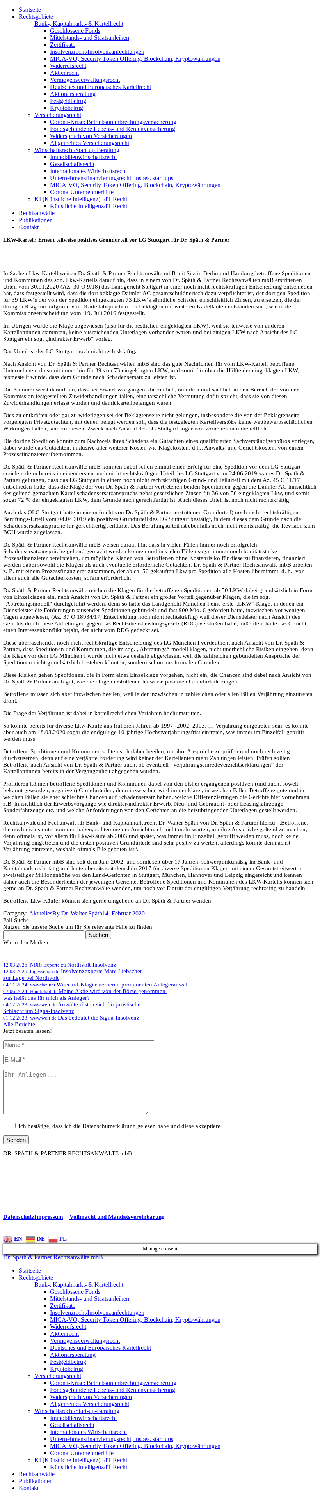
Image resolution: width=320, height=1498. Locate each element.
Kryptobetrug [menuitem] (66, 1368)
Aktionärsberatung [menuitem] (73, 1354)
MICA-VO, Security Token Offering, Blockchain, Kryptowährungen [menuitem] (135, 1319)
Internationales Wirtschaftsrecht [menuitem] (88, 1432)
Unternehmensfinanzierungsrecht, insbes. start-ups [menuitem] (111, 1439)
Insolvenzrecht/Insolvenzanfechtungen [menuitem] (97, 1312)
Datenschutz (18, 1217)
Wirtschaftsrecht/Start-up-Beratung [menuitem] (76, 1411)
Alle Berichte (19, 1024)
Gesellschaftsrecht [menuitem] (72, 1425)
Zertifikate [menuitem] (62, 1305)
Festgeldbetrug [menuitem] (68, 1361)
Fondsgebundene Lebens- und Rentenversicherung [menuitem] (112, 1389)
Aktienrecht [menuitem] (64, 1333)
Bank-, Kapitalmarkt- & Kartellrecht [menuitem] (78, 1284)
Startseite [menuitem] (30, 1270)
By (77, 913)
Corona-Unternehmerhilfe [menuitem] (82, 1453)
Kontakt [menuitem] (29, 1488)
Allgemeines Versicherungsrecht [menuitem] (89, 1404)
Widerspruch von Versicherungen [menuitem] (91, 1397)
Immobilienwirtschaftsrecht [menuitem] (83, 1418)
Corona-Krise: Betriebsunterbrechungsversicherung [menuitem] (113, 1382)
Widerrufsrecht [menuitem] (68, 1326)
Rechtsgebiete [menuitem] (36, 1277)
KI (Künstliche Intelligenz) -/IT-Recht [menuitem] (80, 1460)
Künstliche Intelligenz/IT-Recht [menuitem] (88, 1467)
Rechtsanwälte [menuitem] (37, 1474)
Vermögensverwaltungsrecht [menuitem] (85, 1340)
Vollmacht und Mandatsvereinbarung (117, 1217)
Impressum (48, 1217)
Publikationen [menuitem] (36, 1481)
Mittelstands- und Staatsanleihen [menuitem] (89, 1298)
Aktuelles (40, 913)
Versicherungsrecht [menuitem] (57, 1375)
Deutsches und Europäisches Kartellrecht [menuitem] (100, 1347)
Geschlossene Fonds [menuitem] (75, 1291)
